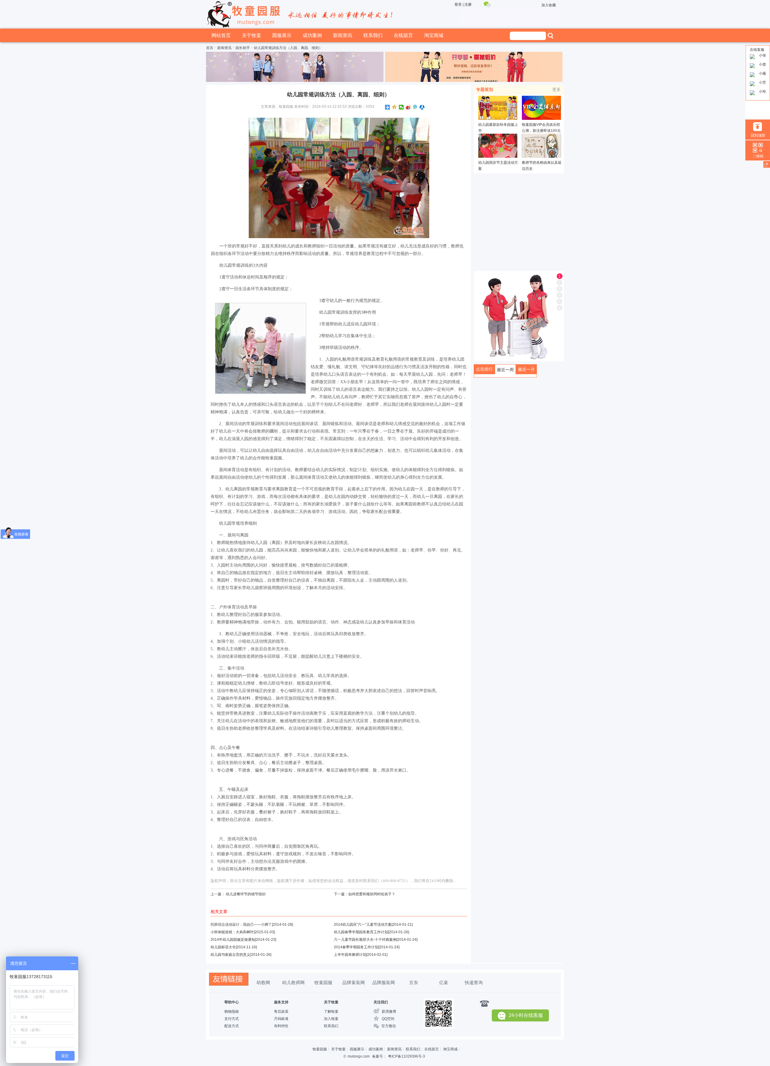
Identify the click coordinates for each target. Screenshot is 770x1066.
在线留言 (403, 35)
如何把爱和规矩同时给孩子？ (371, 894)
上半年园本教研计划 (350, 955)
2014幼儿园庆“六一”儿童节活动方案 (363, 924)
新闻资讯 (342, 35)
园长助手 (243, 48)
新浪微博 (389, 1011)
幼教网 (263, 982)
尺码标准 (281, 1019)
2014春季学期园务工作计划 (356, 947)
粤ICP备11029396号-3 (406, 1056)
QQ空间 (388, 1019)
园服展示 (281, 35)
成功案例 (312, 35)
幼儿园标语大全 (223, 947)
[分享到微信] (401, 107)
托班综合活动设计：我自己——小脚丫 (241, 924)
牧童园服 (323, 982)
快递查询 (474, 982)
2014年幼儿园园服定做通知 (233, 939)
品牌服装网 (383, 982)
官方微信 (388, 1026)
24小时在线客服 (526, 1015)
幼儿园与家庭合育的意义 (230, 955)
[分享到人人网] (422, 107)
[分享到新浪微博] (408, 107)
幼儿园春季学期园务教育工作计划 (361, 932)
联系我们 (373, 35)
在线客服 (757, 50)
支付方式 (231, 1019)
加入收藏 (548, 5)
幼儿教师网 (293, 982)
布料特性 (281, 1026)
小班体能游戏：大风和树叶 (232, 932)
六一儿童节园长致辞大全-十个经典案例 (365, 939)
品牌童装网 (353, 982)
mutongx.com (359, 1056)
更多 (556, 89)
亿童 (443, 982)
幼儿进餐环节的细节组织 (246, 894)
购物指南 (231, 1011)
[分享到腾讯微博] (415, 107)
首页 (209, 48)
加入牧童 (331, 1019)
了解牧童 (331, 1011)
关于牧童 (251, 35)
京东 (413, 982)
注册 (468, 4)
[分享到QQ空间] (394, 107)
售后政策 (281, 1011)
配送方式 (231, 1026)
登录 (458, 4)
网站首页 (221, 35)
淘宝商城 (433, 35)
